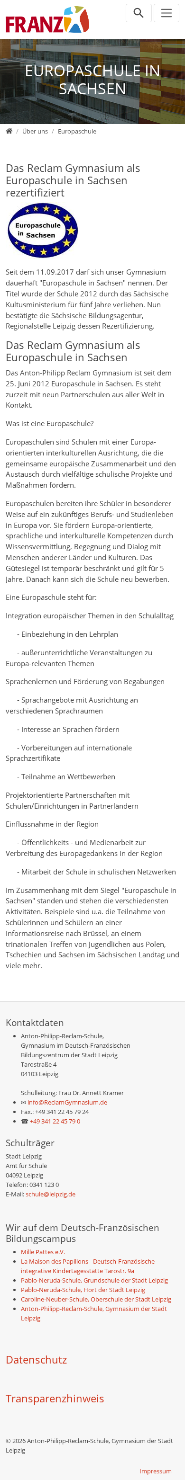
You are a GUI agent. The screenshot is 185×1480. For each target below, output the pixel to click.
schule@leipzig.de (50, 1194)
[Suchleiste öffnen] (139, 13)
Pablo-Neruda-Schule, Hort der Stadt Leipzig (83, 1289)
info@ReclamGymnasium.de (66, 1102)
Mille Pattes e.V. (43, 1252)
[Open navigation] (167, 13)
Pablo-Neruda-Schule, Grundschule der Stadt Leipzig (94, 1280)
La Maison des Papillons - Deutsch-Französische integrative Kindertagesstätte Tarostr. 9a (88, 1266)
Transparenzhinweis (55, 1398)
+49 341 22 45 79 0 (55, 1121)
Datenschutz (36, 1359)
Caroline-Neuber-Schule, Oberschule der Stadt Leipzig (96, 1299)
